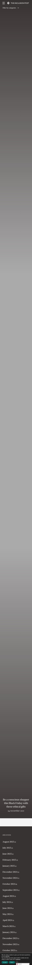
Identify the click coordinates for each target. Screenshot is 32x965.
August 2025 (8, 841)
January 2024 (9, 932)
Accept (4, 962)
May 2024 (7, 914)
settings (18, 959)
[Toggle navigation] (3, 3)
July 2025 (7, 847)
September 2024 (10, 890)
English (20, 964)
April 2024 (7, 920)
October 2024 (9, 884)
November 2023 (10, 944)
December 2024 (10, 872)
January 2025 (9, 866)
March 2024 (8, 926)
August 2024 (8, 896)
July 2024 (7, 902)
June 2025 (7, 853)
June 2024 (7, 908)
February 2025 (9, 860)
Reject (11, 962)
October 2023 (9, 950)
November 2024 (10, 878)
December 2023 (10, 938)
